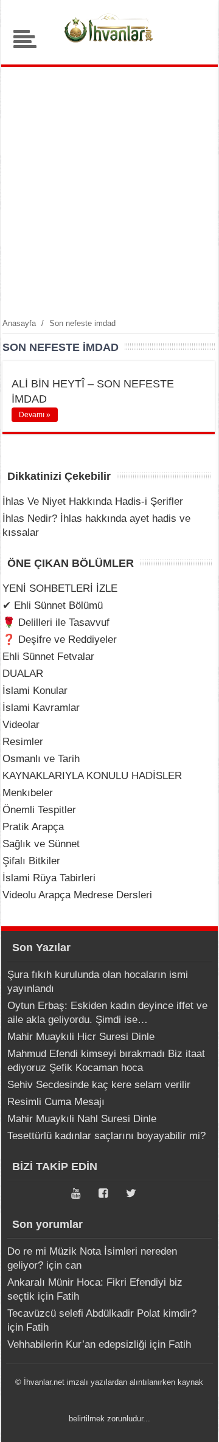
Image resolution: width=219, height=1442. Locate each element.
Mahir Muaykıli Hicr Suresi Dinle (81, 1036)
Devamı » (34, 415)
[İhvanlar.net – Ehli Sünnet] (109, 45)
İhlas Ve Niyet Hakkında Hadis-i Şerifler (92, 501)
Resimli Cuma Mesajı (56, 1101)
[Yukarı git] (194, 1421)
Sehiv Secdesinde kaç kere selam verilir (98, 1084)
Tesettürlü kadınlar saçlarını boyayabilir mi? (106, 1136)
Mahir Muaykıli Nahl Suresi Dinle (81, 1119)
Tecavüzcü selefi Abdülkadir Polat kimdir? (101, 1313)
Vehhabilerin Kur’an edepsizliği (77, 1344)
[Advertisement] (109, 191)
